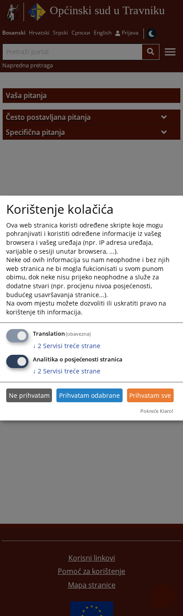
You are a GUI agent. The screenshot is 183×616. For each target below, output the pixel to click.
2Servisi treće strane (66, 345)
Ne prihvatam (29, 395)
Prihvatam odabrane (89, 395)
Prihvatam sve (150, 395)
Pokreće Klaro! (156, 411)
